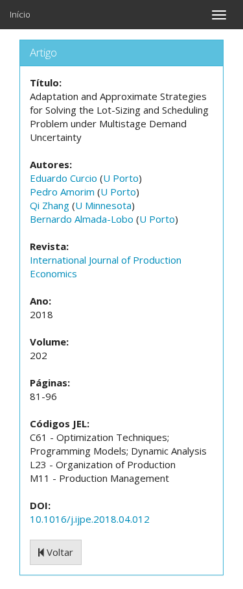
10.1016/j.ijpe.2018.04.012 (90, 518)
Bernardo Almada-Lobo (81, 218)
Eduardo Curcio (63, 177)
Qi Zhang (49, 205)
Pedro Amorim (62, 191)
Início (20, 14)
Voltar (58, 551)
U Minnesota (103, 205)
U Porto (121, 177)
